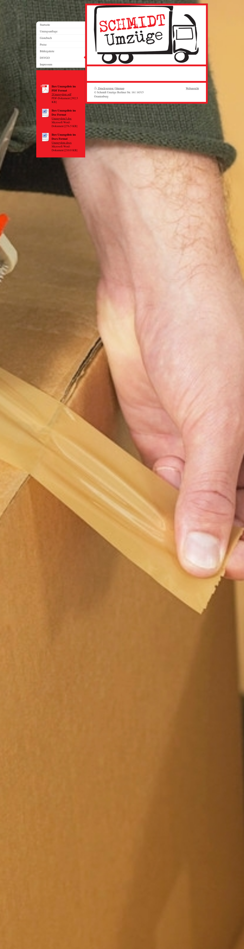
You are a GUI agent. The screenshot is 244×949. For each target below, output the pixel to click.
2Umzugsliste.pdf (61, 94)
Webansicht (192, 88)
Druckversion (105, 88)
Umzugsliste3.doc (62, 118)
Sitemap (119, 88)
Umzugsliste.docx (62, 142)
